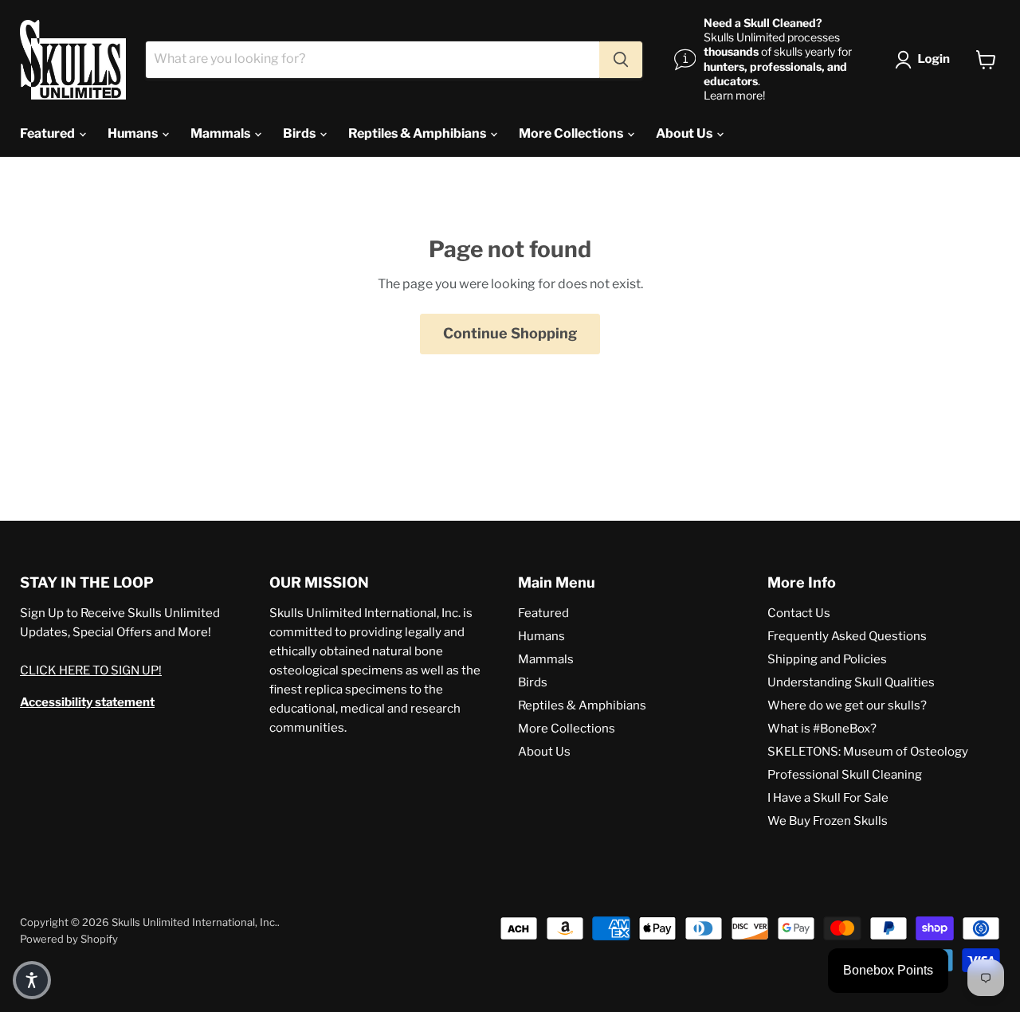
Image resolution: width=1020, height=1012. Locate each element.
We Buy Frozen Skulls (827, 821)
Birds (300, 133)
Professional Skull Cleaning (844, 775)
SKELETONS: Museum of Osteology (867, 751)
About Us (685, 133)
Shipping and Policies (827, 659)
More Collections (572, 133)
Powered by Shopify (69, 938)
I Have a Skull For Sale (828, 798)
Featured (48, 133)
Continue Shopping (510, 333)
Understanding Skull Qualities (851, 682)
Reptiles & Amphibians (418, 133)
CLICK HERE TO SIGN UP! (91, 670)
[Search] (620, 59)
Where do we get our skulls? (847, 705)
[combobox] (372, 59)
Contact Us (798, 613)
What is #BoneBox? (822, 728)
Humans (134, 133)
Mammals (221, 133)
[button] (925, 59)
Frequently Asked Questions (847, 636)
